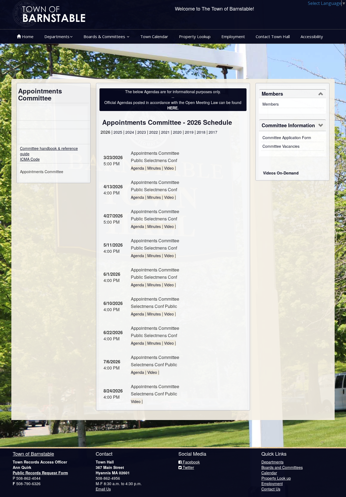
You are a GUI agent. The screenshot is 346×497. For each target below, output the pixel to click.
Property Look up (276, 478)
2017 (213, 132)
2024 (129, 132)
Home (27, 36)
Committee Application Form (286, 137)
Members (270, 104)
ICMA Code (30, 159)
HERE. (173, 107)
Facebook (191, 462)
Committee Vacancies (281, 146)
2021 (165, 132)
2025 (118, 132)
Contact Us (270, 489)
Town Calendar (154, 36)
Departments (56, 36)
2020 (177, 132)
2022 (153, 132)
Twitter (188, 467)
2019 (189, 132)
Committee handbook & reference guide (49, 151)
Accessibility (312, 36)
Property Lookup (195, 36)
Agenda (137, 168)
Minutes (154, 168)
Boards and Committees (282, 467)
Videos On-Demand (281, 173)
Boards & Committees (105, 36)
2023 (141, 132)
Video (169, 168)
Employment (233, 36)
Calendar (269, 472)
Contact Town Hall (273, 36)
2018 (201, 132)
